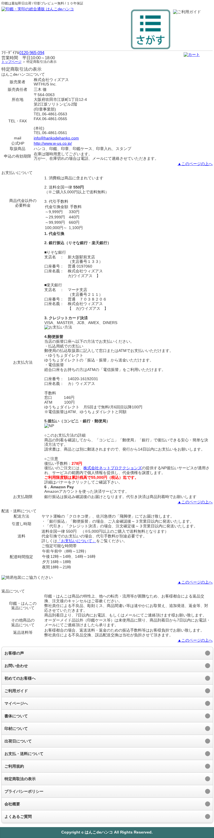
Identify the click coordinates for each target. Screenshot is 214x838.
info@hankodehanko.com (56, 138)
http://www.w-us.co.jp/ (53, 143)
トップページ (11, 62)
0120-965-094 (31, 52)
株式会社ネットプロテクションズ (112, 468)
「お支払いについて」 (76, 541)
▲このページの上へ (195, 163)
